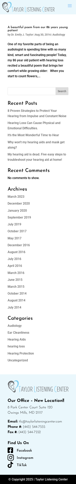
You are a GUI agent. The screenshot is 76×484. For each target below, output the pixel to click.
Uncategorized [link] (18, 360)
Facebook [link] (24, 451)
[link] (28, 7)
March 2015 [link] (16, 286)
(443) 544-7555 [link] (34, 427)
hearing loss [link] (16, 346)
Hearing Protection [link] (21, 353)
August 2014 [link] (16, 300)
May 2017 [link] (14, 238)
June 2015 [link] (15, 280)
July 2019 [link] (14, 224)
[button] (70, 5)
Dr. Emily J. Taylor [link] (22, 34)
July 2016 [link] (14, 259)
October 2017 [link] (17, 231)
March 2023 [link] (16, 196)
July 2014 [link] (14, 307)
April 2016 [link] (15, 266)
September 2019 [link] (19, 217)
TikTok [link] (22, 465)
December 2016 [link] (19, 245)
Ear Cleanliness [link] (18, 332)
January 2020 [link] (17, 210)
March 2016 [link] (16, 273)
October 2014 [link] (17, 293)
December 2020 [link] (19, 203)
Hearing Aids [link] (17, 339)
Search (62, 91)
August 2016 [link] (16, 252)
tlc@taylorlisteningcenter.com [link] (40, 421)
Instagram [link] (25, 458)
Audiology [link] (59, 34)
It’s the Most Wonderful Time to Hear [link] (33, 135)
